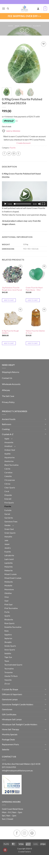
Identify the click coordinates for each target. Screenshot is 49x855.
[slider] (22, 204)
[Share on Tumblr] (18, 153)
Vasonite (7, 680)
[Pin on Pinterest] (14, 153)
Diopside (8, 495)
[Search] (8, 8)
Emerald (7, 499)
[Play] (5, 204)
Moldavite (8, 582)
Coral (6, 491)
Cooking (6, 429)
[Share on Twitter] (9, 153)
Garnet (7, 514)
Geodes (7, 525)
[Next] (43, 63)
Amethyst (8, 446)
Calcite (7, 469)
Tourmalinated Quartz (13, 665)
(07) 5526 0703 (9, 767)
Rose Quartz (9, 623)
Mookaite (8, 585)
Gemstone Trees (10, 521)
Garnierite (8, 518)
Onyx (6, 597)
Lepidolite (8, 563)
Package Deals (8, 739)
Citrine (7, 484)
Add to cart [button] (9, 300)
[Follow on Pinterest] (32, 833)
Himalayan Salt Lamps (12, 719)
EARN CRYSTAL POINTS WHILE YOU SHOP (24, 2)
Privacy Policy (8, 402)
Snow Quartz (9, 650)
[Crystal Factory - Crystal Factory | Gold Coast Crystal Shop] (25, 8)
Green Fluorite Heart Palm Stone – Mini (34, 289)
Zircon (7, 684)
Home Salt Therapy (10, 729)
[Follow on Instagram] (24, 833)
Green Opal (9, 529)
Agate (6, 438)
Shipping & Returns (10, 372)
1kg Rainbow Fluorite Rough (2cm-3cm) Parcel (12, 289)
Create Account (23, 143)
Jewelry (7, 548)
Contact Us (7, 378)
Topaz (6, 661)
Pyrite (6, 612)
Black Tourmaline (11, 465)
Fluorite (37, 26)
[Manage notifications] (5, 850)
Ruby (6, 631)
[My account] (38, 8)
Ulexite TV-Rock (11, 676)
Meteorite (8, 570)
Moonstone (9, 589)
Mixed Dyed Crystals (12, 578)
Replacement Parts (10, 744)
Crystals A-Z (26, 26)
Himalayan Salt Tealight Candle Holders (19, 724)
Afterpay (6, 390)
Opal (6, 601)
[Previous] (6, 63)
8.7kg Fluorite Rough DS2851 (10, 332)
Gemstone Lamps (10, 699)
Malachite (8, 567)
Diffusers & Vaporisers (12, 694)
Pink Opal (8, 604)
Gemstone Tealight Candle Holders (17, 704)
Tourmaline (9, 668)
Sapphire (8, 634)
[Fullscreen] (43, 204)
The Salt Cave (8, 396)
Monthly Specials (9, 734)
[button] (3, 8)
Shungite (7, 642)
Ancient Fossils (8, 419)
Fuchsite (7, 510)
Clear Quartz (9, 487)
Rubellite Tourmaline (12, 627)
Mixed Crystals (10, 574)
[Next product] (22, 30)
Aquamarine (9, 457)
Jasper (7, 544)
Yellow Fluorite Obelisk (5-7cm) (35, 332)
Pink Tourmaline (11, 608)
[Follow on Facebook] (16, 833)
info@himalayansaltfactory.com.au (17, 770)
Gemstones (7, 709)
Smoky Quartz (10, 646)
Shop (17, 26)
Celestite (8, 476)
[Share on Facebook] (4, 153)
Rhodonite (8, 619)
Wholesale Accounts (11, 384)
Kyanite (7, 552)
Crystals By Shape (10, 689)
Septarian (8, 638)
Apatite (7, 454)
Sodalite (7, 653)
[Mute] (39, 204)
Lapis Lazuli (9, 559)
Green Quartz (9, 533)
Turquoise (8, 672)
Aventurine (8, 461)
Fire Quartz (9, 502)
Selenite (5, 749)
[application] (24, 193)
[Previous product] (27, 30)
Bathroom (6, 424)
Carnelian (8, 472)
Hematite (8, 536)
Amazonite (8, 442)
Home (10, 26)
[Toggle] (45, 419)
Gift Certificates (9, 714)
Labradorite (9, 555)
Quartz (7, 616)
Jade (6, 540)
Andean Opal (9, 450)
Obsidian (8, 593)
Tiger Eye (8, 657)
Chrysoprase (9, 480)
